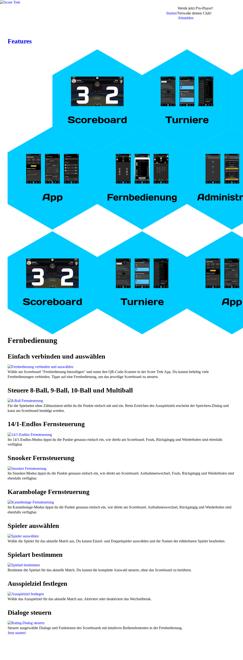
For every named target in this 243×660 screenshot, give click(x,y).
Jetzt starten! (17, 633)
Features (20, 41)
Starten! (172, 13)
